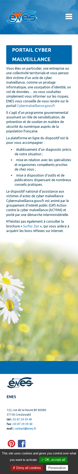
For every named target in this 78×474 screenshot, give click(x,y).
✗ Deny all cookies (27, 468)
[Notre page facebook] (21, 443)
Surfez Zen (31, 226)
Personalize (57, 468)
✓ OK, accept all (53, 459)
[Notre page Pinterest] (11, 443)
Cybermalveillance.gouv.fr (36, 106)
